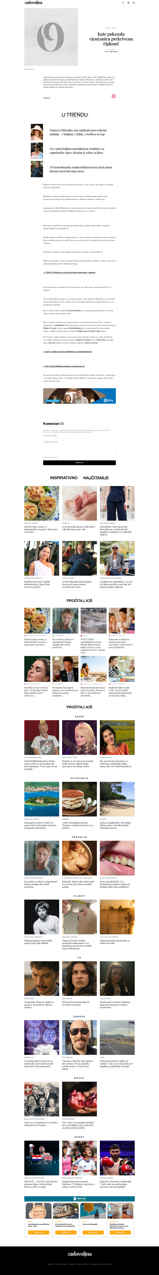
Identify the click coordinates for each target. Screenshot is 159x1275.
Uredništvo (71, 1264)
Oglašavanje (94, 1264)
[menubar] (129, 3)
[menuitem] (128, 3)
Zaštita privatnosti (83, 1264)
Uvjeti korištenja (61, 1264)
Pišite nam (51, 1264)
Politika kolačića (105, 1264)
